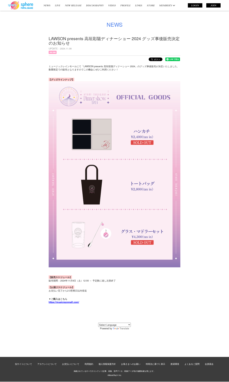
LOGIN (195, 5)
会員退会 (209, 363)
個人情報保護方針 (107, 363)
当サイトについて (23, 363)
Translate (124, 328)
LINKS (138, 5)
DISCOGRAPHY (95, 5)
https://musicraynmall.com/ (64, 302)
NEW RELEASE (73, 5)
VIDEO (112, 5)
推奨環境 (174, 363)
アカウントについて (47, 363)
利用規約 (89, 363)
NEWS (46, 5)
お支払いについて (70, 363)
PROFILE (125, 5)
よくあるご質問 (191, 363)
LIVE (57, 5)
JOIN (213, 5)
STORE (151, 5)
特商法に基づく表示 (155, 363)
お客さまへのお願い (130, 363)
